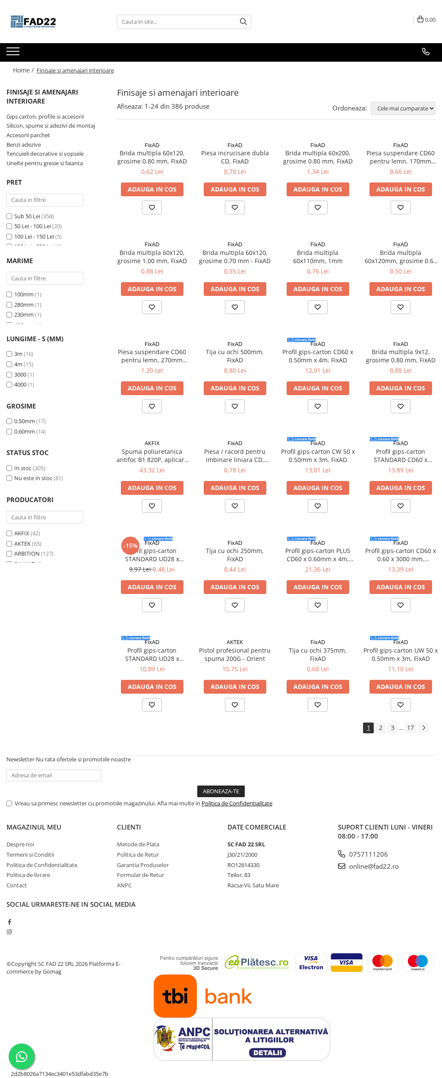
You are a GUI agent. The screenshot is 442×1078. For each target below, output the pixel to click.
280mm (24, 304)
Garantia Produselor (143, 865)
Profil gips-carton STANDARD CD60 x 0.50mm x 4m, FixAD (401, 455)
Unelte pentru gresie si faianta (44, 163)
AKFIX (21, 533)
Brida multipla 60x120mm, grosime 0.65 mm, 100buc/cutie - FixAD (401, 256)
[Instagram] (9, 932)
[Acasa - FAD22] (49, 21)
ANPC (124, 885)
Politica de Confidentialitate (237, 803)
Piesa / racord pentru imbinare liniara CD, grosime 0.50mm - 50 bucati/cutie (234, 455)
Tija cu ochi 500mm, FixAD (235, 356)
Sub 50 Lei (27, 216)
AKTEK (22, 543)
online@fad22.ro (373, 866)
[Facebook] (9, 922)
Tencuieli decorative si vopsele (45, 153)
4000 (20, 384)
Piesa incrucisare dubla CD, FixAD (235, 157)
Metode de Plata (138, 844)
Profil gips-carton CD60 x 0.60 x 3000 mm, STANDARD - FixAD (400, 555)
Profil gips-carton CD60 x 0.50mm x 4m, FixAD (317, 356)
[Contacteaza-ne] (426, 51)
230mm (24, 314)
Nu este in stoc (33, 478)
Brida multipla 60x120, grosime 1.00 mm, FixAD (152, 256)
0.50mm (24, 421)
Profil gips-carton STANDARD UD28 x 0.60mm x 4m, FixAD (152, 654)
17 (410, 727)
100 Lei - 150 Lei (34, 236)
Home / (24, 70)
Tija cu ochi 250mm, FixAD (235, 555)
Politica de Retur (138, 854)
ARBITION (27, 553)
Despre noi (20, 844)
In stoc (23, 468)
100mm (24, 294)
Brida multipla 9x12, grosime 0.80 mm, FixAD (401, 356)
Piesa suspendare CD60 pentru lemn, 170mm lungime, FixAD (400, 157)
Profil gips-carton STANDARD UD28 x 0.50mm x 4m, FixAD (152, 555)
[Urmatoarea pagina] (423, 728)
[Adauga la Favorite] (152, 207)
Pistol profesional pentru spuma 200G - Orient (235, 654)
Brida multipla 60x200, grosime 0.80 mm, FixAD (318, 157)
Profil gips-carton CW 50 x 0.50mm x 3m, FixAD (318, 455)
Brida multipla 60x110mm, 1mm (318, 256)
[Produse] (14, 53)
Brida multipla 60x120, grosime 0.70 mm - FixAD (235, 256)
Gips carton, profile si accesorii (45, 116)
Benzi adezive (23, 144)
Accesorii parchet (28, 135)
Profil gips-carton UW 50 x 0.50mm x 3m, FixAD (400, 654)
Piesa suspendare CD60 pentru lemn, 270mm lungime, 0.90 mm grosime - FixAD (152, 356)
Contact (16, 885)
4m (18, 364)
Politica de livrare (28, 875)
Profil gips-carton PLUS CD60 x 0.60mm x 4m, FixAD (317, 555)
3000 (20, 374)
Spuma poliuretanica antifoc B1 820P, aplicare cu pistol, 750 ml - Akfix (152, 455)
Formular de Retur (140, 875)
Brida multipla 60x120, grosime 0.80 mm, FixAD (152, 157)
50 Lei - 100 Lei (32, 226)
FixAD (152, 145)
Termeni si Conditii (30, 854)
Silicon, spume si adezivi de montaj (50, 125)
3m (18, 354)
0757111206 (367, 854)
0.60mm (24, 431)
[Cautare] (243, 22)
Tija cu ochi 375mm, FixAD (318, 654)
